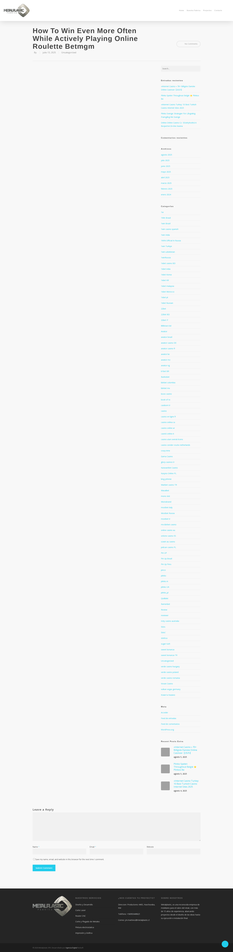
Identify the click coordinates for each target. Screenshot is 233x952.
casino (164, 411)
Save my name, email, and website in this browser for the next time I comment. (69, 859)
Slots (163, 627)
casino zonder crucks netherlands (175, 445)
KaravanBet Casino (169, 467)
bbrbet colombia (168, 382)
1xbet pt (164, 297)
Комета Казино (168, 695)
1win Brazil (165, 223)
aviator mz (165, 360)
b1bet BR (165, 371)
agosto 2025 (166, 154)
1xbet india (165, 269)
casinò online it (167, 433)
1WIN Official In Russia (171, 240)
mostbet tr (165, 519)
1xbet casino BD (168, 263)
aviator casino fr (168, 348)
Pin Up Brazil (166, 558)
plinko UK (165, 587)
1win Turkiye (166, 246)
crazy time (165, 450)
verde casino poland (170, 672)
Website (150, 847)
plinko (163, 575)
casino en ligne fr (168, 416)
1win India (165, 235)
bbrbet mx (165, 388)
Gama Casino (167, 456)
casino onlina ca (168, 422)
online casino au (168, 530)
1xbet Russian (167, 303)
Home (181, 10)
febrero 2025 (166, 188)
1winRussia (166, 257)
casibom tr (165, 405)
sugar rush (165, 643)
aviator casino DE (168, 343)
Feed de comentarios (170, 724)
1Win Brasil (166, 218)
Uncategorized (68, 52)
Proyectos (207, 10)
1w (162, 212)
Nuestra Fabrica (194, 10)
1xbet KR (165, 280)
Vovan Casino (167, 683)
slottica (164, 638)
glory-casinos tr (167, 462)
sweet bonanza (167, 649)
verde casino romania (170, 678)
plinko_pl (164, 592)
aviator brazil (166, 337)
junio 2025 (165, 166)
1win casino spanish (169, 229)
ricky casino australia (170, 621)
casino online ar (168, 428)
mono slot (165, 496)
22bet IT (164, 320)
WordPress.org (167, 729)
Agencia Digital (71, 948)
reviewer (164, 615)
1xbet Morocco (167, 291)
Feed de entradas (168, 718)
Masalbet (165, 490)
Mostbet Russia (168, 513)
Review (164, 609)
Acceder (164, 712)
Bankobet (165, 377)
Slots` (163, 632)
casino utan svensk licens (172, 439)
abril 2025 (165, 177)
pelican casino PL (168, 547)
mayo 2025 (166, 172)
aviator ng (165, 365)
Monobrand (166, 501)
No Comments (191, 43)
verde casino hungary (170, 666)
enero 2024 (166, 194)
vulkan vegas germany (170, 689)
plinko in (164, 581)
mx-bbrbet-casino (168, 524)
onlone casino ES (168, 536)
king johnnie (166, 479)
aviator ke (165, 354)
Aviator (164, 331)
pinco (163, 570)
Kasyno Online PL (168, 473)
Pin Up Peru (166, 564)
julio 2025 (165, 160)
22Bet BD (165, 314)
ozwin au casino (168, 541)
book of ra (165, 399)
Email (93, 847)
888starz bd (166, 325)
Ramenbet (165, 604)
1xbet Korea (166, 274)
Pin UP (164, 553)
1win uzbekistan (168, 252)
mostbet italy (166, 507)
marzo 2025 (166, 183)
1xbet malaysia (167, 286)
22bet (163, 308)
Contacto (218, 10)
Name (36, 847)
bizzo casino (166, 394)
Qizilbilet (164, 598)
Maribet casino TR (169, 485)
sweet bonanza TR (169, 655)
